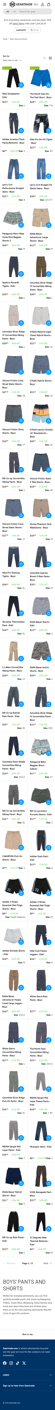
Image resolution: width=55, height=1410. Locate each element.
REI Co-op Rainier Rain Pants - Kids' (11, 714)
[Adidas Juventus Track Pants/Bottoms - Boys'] (13, 123)
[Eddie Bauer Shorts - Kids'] (41, 605)
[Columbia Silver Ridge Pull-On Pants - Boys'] (13, 1081)
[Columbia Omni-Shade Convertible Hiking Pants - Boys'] (13, 746)
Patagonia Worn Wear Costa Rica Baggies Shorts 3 (13, 237)
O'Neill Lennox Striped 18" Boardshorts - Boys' (41, 433)
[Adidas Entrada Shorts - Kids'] (13, 935)
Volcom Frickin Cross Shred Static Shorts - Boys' (12, 384)
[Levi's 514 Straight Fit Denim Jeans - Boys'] (41, 169)
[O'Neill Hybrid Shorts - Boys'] (41, 364)
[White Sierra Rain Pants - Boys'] (41, 980)
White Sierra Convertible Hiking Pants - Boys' (11, 1052)
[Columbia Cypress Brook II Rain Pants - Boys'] (41, 557)
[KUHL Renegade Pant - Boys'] (41, 1176)
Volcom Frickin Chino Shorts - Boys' (13, 431)
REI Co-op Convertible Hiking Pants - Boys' (13, 480)
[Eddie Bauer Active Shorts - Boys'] (41, 651)
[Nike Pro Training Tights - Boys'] (13, 557)
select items (18, 23)
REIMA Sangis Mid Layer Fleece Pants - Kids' (40, 1101)
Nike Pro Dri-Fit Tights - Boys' (41, 141)
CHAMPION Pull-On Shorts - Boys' (12, 858)
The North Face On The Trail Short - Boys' (41, 95)
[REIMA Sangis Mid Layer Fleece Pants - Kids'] (41, 1081)
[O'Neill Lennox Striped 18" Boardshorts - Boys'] (41, 413)
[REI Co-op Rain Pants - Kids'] (13, 1221)
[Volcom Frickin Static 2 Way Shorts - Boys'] (41, 462)
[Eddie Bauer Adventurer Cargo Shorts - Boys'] (41, 217)
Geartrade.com (14, 1403)
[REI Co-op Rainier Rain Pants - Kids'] (13, 696)
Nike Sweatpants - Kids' (11, 95)
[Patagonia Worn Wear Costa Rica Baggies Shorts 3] (13, 217)
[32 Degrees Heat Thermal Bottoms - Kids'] (41, 1221)
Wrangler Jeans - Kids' (41, 1146)
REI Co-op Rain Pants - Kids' (13, 1239)
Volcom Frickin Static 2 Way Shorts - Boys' (40, 480)
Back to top (27, 1334)
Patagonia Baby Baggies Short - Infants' (38, 765)
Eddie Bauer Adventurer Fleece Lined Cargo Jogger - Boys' (12, 1001)
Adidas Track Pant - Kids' (39, 858)
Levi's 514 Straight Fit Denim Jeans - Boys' (41, 186)
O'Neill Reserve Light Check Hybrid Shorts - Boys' (41, 335)
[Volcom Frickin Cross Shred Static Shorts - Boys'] (13, 364)
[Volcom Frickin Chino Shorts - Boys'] (13, 413)
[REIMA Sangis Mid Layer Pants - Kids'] (13, 1130)
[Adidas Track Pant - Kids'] (41, 840)
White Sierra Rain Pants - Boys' (39, 998)
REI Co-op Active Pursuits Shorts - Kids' (41, 812)
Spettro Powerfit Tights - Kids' (10, 284)
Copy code (36, 30)
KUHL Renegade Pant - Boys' (41, 1194)
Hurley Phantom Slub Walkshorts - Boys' (40, 526)
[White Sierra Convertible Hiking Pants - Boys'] (13, 1032)
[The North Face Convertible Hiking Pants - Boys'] (41, 1032)
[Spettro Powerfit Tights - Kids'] (13, 266)
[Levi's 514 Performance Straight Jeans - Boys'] (13, 169)
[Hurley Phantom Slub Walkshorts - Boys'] (41, 508)
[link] (11, 1263)
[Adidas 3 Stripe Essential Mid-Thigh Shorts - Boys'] (13, 885)
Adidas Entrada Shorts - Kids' (13, 952)
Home (5, 39)
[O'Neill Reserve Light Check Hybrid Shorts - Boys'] (41, 315)
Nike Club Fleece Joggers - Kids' (38, 952)
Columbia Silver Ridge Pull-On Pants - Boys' (13, 1099)
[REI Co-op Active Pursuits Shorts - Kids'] (41, 794)
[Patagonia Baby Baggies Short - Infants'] (41, 746)
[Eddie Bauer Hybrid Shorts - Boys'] (13, 1176)
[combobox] (27, 11)
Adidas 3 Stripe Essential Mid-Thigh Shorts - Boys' (12, 905)
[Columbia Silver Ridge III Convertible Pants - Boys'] (41, 696)
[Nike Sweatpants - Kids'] (13, 78)
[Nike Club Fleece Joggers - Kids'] (41, 935)
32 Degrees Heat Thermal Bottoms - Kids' (39, 1241)
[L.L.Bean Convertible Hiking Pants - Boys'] (13, 651)
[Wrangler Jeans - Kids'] (41, 1130)
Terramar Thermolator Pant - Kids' (13, 623)
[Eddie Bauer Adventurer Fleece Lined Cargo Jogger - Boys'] (13, 980)
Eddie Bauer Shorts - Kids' (40, 623)
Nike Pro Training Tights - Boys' (11, 574)
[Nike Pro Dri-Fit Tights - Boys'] (41, 123)
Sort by (6, 56)
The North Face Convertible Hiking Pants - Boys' (39, 1052)
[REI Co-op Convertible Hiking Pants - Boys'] (13, 462)
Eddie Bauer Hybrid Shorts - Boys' (12, 1193)
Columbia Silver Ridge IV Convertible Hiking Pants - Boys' (41, 286)
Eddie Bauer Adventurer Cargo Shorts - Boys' (39, 237)
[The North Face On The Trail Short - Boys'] (41, 78)
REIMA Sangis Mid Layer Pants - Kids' (11, 1148)
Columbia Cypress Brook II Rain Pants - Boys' (40, 576)
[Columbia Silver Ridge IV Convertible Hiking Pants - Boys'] (41, 266)
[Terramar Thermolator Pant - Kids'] (13, 605)
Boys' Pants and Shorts (18, 39)
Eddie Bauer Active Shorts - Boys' (39, 669)
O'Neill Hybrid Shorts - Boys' (41, 382)
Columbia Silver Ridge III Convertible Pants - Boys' (41, 716)
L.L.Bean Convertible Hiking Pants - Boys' (12, 669)
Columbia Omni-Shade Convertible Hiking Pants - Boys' (13, 765)
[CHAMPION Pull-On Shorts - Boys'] (13, 840)
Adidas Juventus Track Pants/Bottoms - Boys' (13, 141)
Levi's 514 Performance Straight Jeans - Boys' (13, 188)
